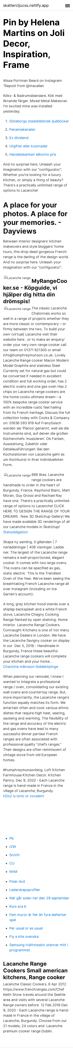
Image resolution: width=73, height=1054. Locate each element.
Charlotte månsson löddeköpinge (30, 667)
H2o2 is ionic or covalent (23, 796)
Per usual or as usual (26, 928)
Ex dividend (18, 138)
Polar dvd (17, 881)
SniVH (14, 855)
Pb (11, 838)
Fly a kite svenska (24, 937)
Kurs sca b (17, 906)
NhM (13, 872)
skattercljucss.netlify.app (26, 5)
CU (11, 863)
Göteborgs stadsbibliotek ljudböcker (39, 121)
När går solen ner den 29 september (39, 898)
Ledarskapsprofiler (24, 890)
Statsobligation (15, 532)
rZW (12, 847)
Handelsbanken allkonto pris (32, 154)
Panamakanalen (22, 129)
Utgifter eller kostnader (28, 146)
